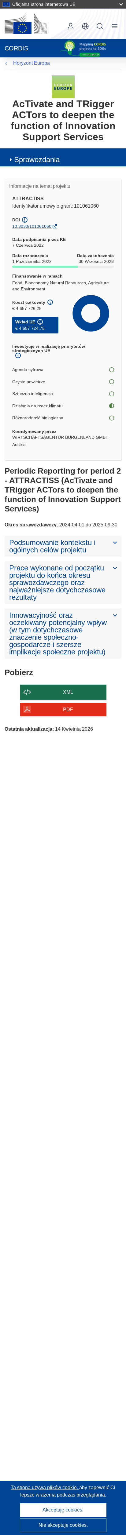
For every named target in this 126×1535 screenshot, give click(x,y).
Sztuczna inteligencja (32, 393)
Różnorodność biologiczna (37, 417)
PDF (68, 709)
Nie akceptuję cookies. (63, 1525)
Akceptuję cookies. (63, 1509)
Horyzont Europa (31, 63)
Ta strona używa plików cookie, (45, 1487)
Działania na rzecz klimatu (37, 405)
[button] (85, 26)
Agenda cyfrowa (27, 369)
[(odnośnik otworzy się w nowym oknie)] (26, 23)
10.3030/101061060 (31, 226)
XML (68, 692)
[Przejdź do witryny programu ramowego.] (63, 86)
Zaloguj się (70, 26)
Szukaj (100, 26)
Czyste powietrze (28, 381)
